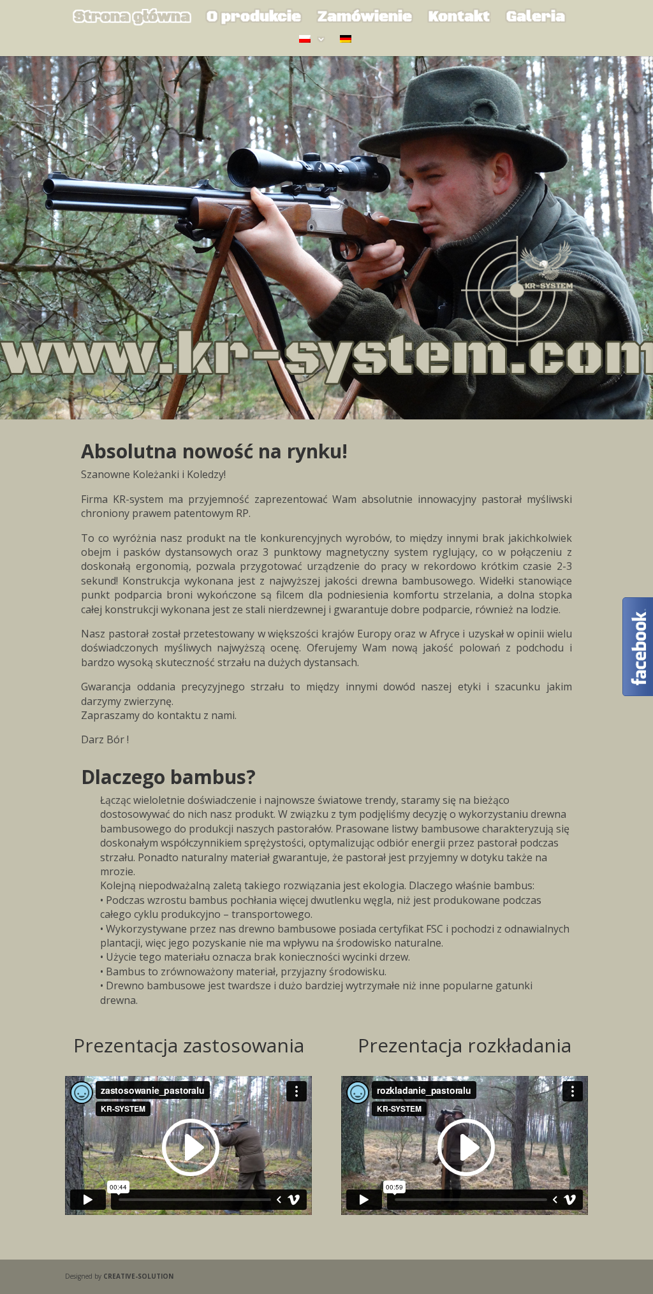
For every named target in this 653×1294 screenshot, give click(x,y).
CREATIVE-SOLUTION (138, 1276)
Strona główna (132, 19)
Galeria (535, 19)
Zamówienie (365, 19)
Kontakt (459, 19)
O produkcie (254, 19)
